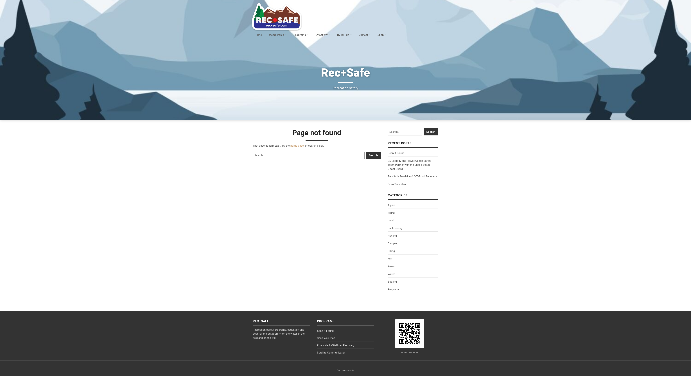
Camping (393, 243)
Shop (381, 34)
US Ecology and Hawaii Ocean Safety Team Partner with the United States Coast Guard (409, 165)
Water (391, 274)
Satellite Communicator (331, 352)
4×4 (390, 258)
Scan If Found (396, 153)
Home (258, 34)
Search (373, 155)
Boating (392, 281)
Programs (300, 34)
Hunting (392, 235)
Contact (363, 34)
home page (297, 145)
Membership (276, 34)
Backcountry (395, 228)
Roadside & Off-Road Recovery (335, 345)
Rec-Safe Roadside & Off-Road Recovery (412, 176)
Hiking (391, 251)
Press (391, 266)
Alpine (391, 205)
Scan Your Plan (397, 184)
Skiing (391, 212)
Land (391, 220)
